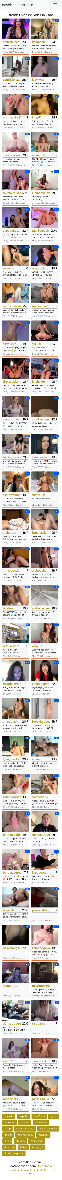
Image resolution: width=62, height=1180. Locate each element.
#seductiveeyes (48, 1128)
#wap (7, 1128)
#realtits (9, 1116)
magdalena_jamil (12, 683)
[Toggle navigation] (55, 4)
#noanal (25, 1122)
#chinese (43, 1134)
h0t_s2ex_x (11, 646)
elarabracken (41, 193)
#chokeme (41, 1122)
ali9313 (7, 1061)
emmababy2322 (12, 117)
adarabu (38, 759)
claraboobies (11, 155)
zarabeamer (40, 457)
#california (39, 1116)
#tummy (20, 1140)
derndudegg (12, 1023)
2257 (31, 1174)
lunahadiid (39, 532)
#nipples (23, 1116)
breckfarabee (41, 721)
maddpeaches (41, 985)
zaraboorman (12, 797)
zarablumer (11, 419)
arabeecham (40, 570)
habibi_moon (12, 457)
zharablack (10, 721)
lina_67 (37, 117)
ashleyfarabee (12, 495)
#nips (7, 1140)
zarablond (39, 1061)
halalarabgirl (11, 948)
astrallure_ (10, 344)
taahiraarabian (41, 230)
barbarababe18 (12, 834)
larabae (8, 608)
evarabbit (38, 268)
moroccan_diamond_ (12, 306)
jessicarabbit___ (41, 910)
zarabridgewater (41, 948)
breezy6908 (11, 1099)
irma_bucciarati (12, 570)
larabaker (38, 381)
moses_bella (40, 1099)
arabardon (10, 532)
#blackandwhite (25, 1128)
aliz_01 (36, 344)
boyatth (8, 910)
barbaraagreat (12, 872)
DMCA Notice (46, 1170)
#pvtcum (9, 1147)
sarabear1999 (41, 834)
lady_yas (38, 79)
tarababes (39, 1023)
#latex (23, 1147)
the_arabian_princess (12, 381)
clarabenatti (11, 230)
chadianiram (40, 419)
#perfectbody (25, 1134)
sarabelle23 (40, 797)
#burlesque (36, 1140)
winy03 (37, 646)
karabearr (38, 42)
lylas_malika (11, 759)
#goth (53, 1116)
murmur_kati (12, 193)
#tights (8, 1134)
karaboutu (10, 985)
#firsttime (9, 1122)
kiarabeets (39, 872)
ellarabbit (38, 155)
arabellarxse (40, 608)
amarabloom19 (41, 683)
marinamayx (40, 306)
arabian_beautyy (12, 42)
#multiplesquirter (14, 1153)
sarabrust (38, 495)
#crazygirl (37, 1147)
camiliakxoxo (11, 79)
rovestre (8, 268)
